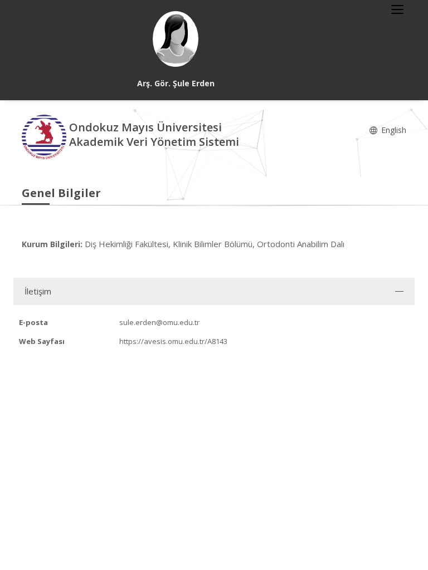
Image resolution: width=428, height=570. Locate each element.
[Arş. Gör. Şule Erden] (175, 39)
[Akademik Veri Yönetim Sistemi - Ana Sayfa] (45, 136)
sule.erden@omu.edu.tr (159, 322)
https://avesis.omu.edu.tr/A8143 (173, 341)
